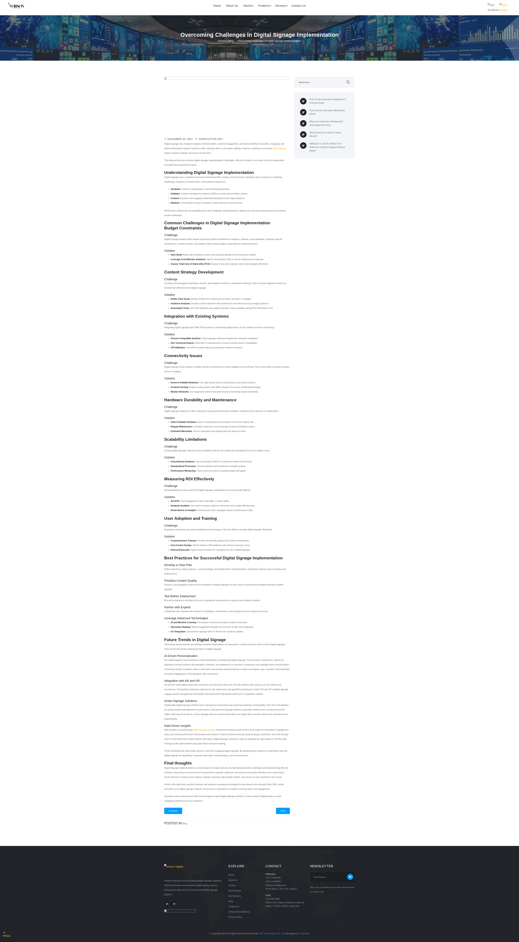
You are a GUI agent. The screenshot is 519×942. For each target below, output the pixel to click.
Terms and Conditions (238, 912)
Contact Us (299, 5)
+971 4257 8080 (272, 899)
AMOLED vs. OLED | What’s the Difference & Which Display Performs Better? (327, 147)
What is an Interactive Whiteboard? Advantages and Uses (326, 123)
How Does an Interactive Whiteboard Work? (327, 112)
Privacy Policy (235, 917)
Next (283, 811)
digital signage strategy (204, 730)
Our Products (234, 891)
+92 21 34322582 (273, 877)
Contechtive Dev (211, 139)
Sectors (248, 5)
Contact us (233, 906)
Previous (173, 811)
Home (217, 5)
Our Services (234, 896)
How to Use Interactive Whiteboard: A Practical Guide (328, 101)
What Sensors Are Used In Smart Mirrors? (325, 134)
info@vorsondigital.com (275, 885)
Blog (231, 41)
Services (280, 5)
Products (264, 5)
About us (232, 5)
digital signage (279, 148)
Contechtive (304, 933)
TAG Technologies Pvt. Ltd (271, 933)
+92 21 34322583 (273, 881)
